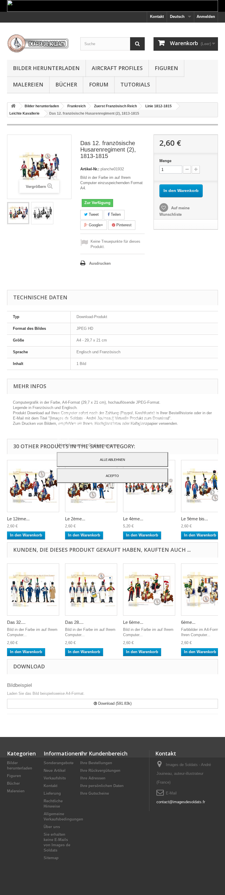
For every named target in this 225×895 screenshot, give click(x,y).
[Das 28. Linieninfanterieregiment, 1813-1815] (91, 589)
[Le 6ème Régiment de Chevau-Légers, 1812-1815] (149, 589)
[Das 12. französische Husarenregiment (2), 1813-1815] (18, 213)
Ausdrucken (100, 263)
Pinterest (123, 225)
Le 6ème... (133, 622)
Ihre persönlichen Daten (102, 786)
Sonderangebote (59, 763)
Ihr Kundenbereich (103, 753)
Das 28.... (74, 622)
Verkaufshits (55, 778)
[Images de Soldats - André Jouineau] (39, 43)
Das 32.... (16, 622)
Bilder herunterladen (46, 68)
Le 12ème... (18, 518)
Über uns (52, 827)
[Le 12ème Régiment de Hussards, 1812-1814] (33, 486)
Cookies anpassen (104, 445)
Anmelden (206, 16)
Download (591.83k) (114, 703)
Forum (98, 84)
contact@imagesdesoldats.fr (180, 802)
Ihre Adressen (92, 778)
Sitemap (51, 858)
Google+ (95, 225)
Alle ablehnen (112, 459)
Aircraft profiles (117, 68)
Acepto (112, 475)
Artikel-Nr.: (89, 169)
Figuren (166, 68)
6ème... (188, 622)
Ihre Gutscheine (94, 793)
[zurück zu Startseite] (13, 106)
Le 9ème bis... (194, 518)
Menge (165, 161)
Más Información (71, 445)
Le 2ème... (75, 518)
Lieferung (52, 793)
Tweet (93, 214)
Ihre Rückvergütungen (100, 770)
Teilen (115, 214)
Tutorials (135, 84)
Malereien (28, 84)
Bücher (66, 84)
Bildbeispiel (19, 685)
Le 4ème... (133, 518)
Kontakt (157, 16)
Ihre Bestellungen (96, 763)
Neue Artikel (55, 770)
